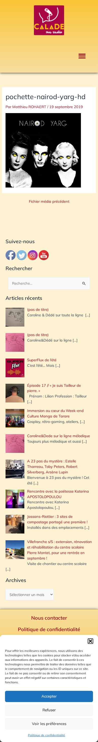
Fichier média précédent (49, 201)
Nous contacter (49, 618)
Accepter (49, 696)
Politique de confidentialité (46, 735)
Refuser (49, 710)
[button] (90, 641)
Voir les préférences (49, 723)
